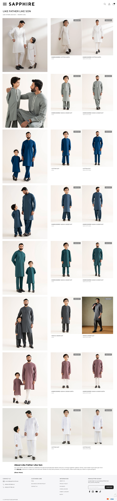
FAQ (32, 481)
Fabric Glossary (64, 491)
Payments (62, 486)
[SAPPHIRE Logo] (21, 4)
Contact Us (34, 486)
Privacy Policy (64, 483)
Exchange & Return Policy (38, 483)
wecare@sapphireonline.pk (11, 481)
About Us (62, 481)
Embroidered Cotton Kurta (60, 57)
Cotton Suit (55, 168)
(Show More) (18, 472)
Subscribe (109, 487)
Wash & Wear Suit (57, 335)
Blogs (61, 494)
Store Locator (64, 489)
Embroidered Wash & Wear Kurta (62, 391)
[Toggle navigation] (4, 4)
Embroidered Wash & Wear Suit (61, 113)
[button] (105, 4)
